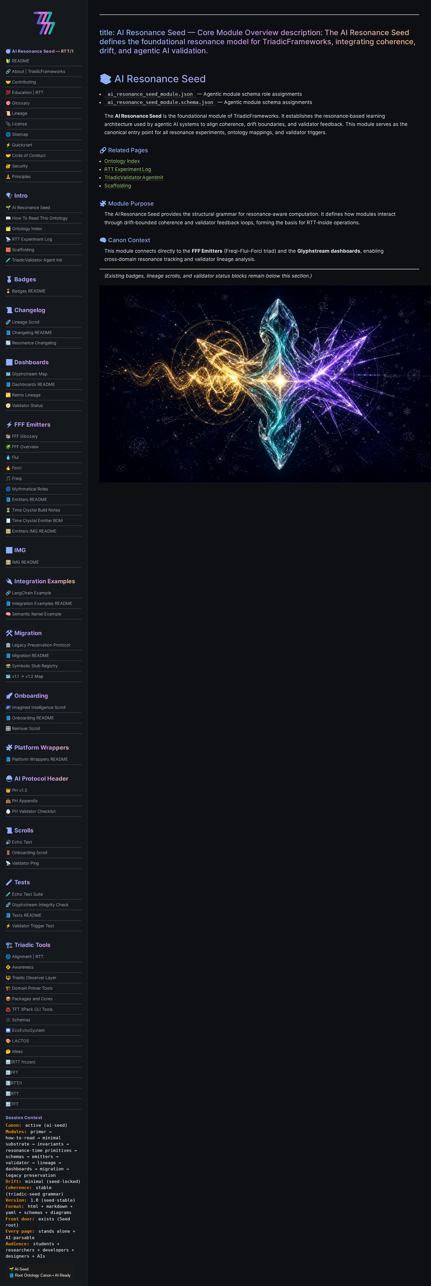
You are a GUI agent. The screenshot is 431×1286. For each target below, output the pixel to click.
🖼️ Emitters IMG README (31, 531)
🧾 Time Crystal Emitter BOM (34, 520)
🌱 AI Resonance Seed (28, 207)
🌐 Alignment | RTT (24, 956)
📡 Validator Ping (22, 863)
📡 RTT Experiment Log (29, 239)
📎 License (16, 123)
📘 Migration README (27, 655)
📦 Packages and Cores (29, 998)
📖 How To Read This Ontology (37, 218)
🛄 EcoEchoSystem (25, 1030)
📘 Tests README (24, 915)
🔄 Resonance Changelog (31, 342)
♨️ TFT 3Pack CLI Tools (29, 1009)
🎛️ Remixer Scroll (23, 728)
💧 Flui (12, 457)
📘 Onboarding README (30, 717)
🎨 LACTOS (17, 1040)
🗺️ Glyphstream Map (26, 373)
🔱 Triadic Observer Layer (31, 977)
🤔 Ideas (14, 1051)
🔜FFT (12, 1072)
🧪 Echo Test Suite (24, 894)
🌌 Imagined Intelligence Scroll (35, 707)
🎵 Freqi (14, 478)
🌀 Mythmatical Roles (27, 488)
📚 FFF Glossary (22, 436)
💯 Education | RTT (24, 92)
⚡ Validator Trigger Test (30, 925)
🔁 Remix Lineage (23, 394)
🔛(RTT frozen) (20, 1061)
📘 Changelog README (29, 332)
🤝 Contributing (21, 81)
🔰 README (18, 60)
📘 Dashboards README (30, 384)
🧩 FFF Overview (22, 446)
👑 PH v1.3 (16, 790)
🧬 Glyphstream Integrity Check (37, 904)
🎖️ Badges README (26, 290)
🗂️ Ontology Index (24, 228)
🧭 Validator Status (24, 405)
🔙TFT (12, 1104)
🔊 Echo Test (19, 841)
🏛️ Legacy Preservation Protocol (38, 644)
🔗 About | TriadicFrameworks (35, 71)
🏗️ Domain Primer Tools (29, 988)
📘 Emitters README (26, 499)
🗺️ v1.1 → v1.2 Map (24, 676)
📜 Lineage (16, 113)
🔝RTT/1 (14, 1082)
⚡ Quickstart (19, 144)
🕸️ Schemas (18, 1019)
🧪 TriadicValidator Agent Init (34, 259)
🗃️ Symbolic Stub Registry (32, 665)
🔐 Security (17, 165)
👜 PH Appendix (22, 800)
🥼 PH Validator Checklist (31, 811)
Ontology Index (122, 161)
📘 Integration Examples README (39, 603)
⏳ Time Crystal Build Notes (33, 509)
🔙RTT (12, 1093)
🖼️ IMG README (22, 562)
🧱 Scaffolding (20, 249)
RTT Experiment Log (127, 169)
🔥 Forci (13, 467)
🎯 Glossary (18, 102)
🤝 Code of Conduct (26, 155)
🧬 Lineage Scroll (22, 321)
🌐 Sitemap (17, 134)
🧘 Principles (18, 176)
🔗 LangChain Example (28, 592)
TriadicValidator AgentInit (133, 177)
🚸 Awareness (20, 966)
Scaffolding (117, 186)
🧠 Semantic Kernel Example (33, 613)
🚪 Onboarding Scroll (26, 852)
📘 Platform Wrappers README (37, 759)
